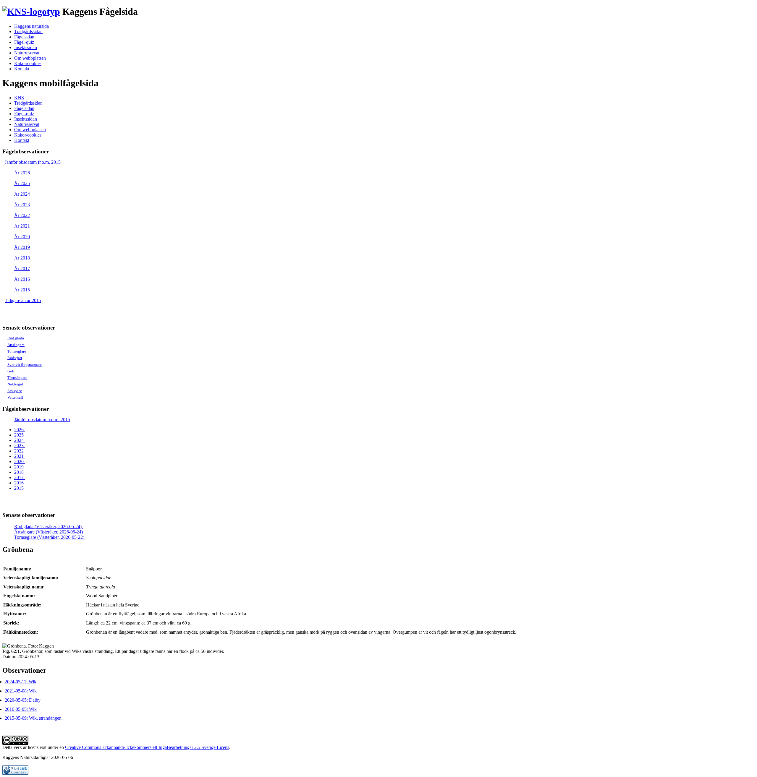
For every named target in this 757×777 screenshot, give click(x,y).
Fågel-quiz (24, 42)
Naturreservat (26, 52)
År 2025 (22, 183)
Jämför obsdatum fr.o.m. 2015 (33, 162)
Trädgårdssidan (28, 31)
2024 (19, 440)
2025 (19, 434)
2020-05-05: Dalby (23, 700)
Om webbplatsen (30, 58)
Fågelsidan (24, 36)
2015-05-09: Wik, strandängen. (34, 718)
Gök (10, 371)
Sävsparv (14, 391)
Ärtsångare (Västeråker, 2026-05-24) (49, 531)
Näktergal (15, 384)
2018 (19, 472)
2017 (19, 477)
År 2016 (22, 279)
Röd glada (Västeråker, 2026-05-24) (48, 526)
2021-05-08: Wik (21, 690)
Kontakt (21, 68)
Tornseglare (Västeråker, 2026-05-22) (49, 537)
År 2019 (22, 247)
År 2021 (22, 225)
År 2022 (22, 215)
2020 (19, 461)
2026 (19, 429)
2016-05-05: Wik (21, 709)
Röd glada (15, 338)
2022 (19, 450)
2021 (19, 456)
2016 (19, 482)
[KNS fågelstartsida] (31, 11)
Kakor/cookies (27, 63)
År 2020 (22, 236)
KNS (19, 97)
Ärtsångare (16, 345)
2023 (19, 445)
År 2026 (22, 172)
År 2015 (22, 289)
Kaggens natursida (31, 26)
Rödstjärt (14, 358)
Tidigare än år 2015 (23, 300)
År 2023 (22, 204)
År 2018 (22, 257)
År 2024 (22, 194)
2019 (19, 466)
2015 (19, 488)
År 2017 (22, 268)
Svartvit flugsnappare (24, 364)
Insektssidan (25, 47)
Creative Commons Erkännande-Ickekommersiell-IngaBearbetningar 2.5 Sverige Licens (147, 747)
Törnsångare (17, 377)
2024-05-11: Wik (20, 681)
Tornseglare (16, 351)
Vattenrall (15, 397)
